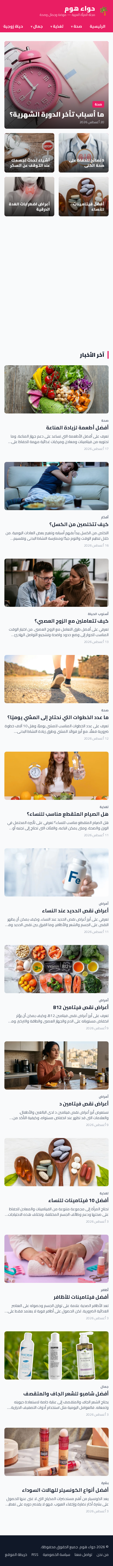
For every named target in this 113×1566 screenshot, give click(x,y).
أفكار (105, 517)
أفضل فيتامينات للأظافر (81, 1296)
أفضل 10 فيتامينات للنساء (78, 1200)
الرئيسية (97, 26)
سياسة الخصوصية (56, 1554)
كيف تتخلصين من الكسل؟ (79, 524)
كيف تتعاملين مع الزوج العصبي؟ (72, 620)
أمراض (104, 903)
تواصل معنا (83, 1554)
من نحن (103, 1554)
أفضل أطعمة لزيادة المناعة (77, 427)
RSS (35, 1554)
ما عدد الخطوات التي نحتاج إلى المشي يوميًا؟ (58, 717)
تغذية (56, 26)
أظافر (105, 1290)
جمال (37, 26)
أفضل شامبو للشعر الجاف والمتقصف (66, 1393)
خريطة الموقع (16, 1554)
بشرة (105, 1483)
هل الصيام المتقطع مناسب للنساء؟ (68, 813)
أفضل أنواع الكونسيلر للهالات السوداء (65, 1490)
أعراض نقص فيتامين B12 (81, 1007)
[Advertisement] (56, 283)
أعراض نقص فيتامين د (84, 1103)
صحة (76, 26)
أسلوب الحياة (98, 614)
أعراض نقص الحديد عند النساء (75, 910)
